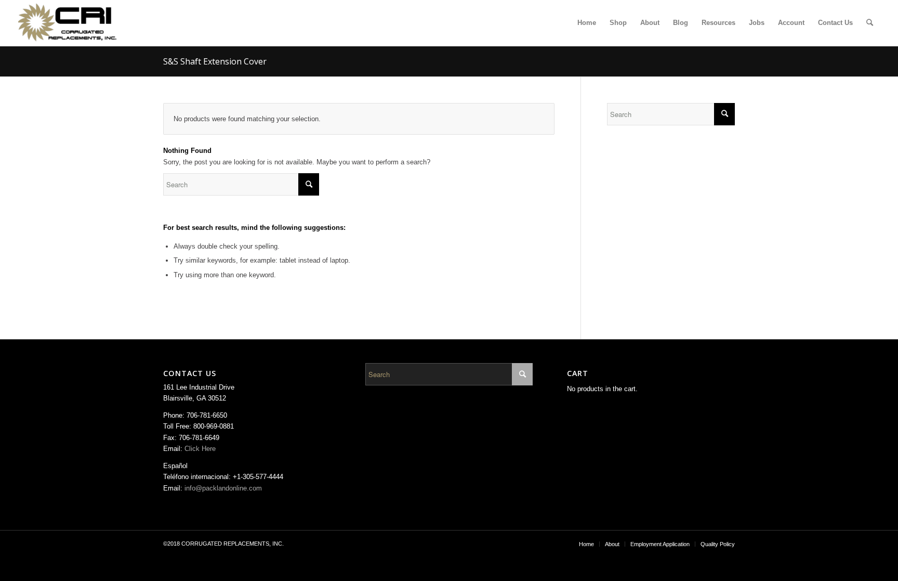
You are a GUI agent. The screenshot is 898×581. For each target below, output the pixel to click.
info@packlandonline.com (223, 488)
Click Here (200, 449)
